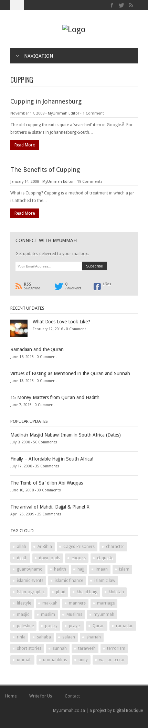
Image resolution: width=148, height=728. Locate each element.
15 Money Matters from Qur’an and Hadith (54, 397)
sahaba (44, 637)
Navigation (38, 56)
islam (124, 569)
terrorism (116, 648)
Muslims (74, 614)
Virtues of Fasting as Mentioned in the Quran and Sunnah (70, 373)
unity (83, 659)
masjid (23, 614)
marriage (106, 603)
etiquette (105, 558)
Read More (24, 145)
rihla (21, 637)
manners (77, 603)
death (22, 558)
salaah (68, 637)
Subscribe (32, 286)
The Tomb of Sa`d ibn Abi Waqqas (46, 483)
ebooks (79, 558)
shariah (93, 637)
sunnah (60, 648)
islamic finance (69, 580)
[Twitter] (121, 5)
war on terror (112, 659)
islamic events (30, 580)
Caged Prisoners (79, 546)
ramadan (125, 625)
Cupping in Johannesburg (46, 101)
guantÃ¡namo (30, 569)
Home (11, 696)
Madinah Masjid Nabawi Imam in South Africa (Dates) (65, 435)
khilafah (116, 591)
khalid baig (87, 591)
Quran (99, 625)
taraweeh (87, 648)
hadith (60, 569)
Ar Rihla (45, 546)
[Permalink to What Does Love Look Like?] (19, 327)
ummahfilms (55, 659)
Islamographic (31, 591)
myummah (104, 614)
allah (21, 546)
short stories (29, 648)
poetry (51, 625)
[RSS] (131, 5)
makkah (49, 603)
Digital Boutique (128, 710)
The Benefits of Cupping (45, 169)
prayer (75, 625)
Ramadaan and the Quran (37, 349)
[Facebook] (112, 5)
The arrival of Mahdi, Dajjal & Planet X (49, 507)
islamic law (104, 580)
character (115, 546)
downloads (49, 558)
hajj (80, 569)
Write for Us (40, 696)
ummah (24, 659)
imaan (102, 569)
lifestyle (24, 603)
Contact (72, 696)
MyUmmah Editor (63, 113)
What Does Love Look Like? (61, 321)
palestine (25, 625)
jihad (60, 591)
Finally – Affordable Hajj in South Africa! (51, 459)
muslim (48, 614)
